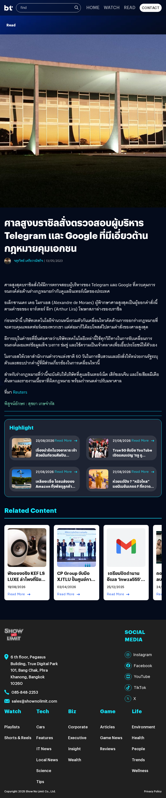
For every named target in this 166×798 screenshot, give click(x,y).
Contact (151, 7)
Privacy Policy (153, 791)
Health (138, 737)
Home (92, 7)
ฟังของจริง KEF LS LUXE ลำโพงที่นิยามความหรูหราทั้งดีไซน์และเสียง (27, 582)
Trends (138, 759)
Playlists (12, 726)
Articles (107, 726)
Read (129, 7)
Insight (74, 748)
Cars (40, 726)
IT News (43, 748)
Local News (47, 759)
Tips (40, 781)
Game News (111, 737)
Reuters (20, 392)
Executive (77, 737)
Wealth (74, 759)
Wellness (140, 770)
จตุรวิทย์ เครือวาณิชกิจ (28, 261)
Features (44, 737)
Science (43, 770)
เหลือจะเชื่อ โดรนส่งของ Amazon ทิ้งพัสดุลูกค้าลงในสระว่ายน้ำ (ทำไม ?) (56, 486)
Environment (143, 726)
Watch (112, 7)
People (138, 748)
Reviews (107, 748)
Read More (63, 440)
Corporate (78, 726)
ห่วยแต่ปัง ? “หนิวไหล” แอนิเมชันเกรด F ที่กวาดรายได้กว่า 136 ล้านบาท (132, 486)
